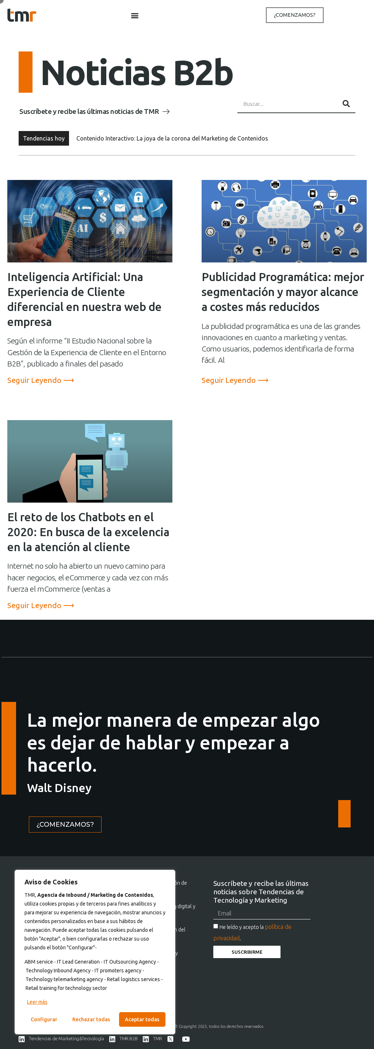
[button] (135, 15)
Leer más (37, 1002)
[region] (95, 952)
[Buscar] (346, 103)
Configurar (44, 1019)
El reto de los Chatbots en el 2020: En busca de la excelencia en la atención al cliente (88, 532)
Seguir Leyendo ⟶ (40, 380)
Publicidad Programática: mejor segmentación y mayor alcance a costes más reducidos (283, 291)
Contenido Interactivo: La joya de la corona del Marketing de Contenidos (172, 138)
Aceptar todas (142, 1019)
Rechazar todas (91, 1019)
